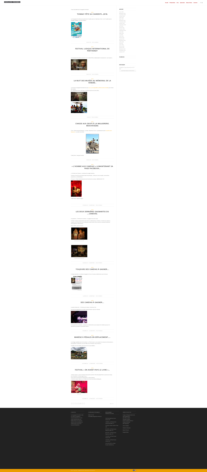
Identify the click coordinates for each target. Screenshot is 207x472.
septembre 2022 (122, 24)
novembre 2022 (122, 22)
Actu (92, 12)
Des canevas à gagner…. (92, 302)
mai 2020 (121, 34)
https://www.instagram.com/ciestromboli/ (127, 70)
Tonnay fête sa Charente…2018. (92, 14)
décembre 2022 (122, 20)
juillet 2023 (121, 17)
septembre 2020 (122, 30)
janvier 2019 (121, 39)
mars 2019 (121, 36)
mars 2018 (121, 44)
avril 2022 (121, 26)
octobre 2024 (122, 16)
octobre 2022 (122, 23)
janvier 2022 (121, 27)
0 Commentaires (92, 205)
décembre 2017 (122, 49)
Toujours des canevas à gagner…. (92, 269)
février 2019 (121, 37)
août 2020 (121, 32)
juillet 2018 (121, 41)
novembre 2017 (122, 50)
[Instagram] (202, 2)
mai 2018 (121, 43)
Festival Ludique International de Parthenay (92, 50)
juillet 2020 (121, 33)
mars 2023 (121, 19)
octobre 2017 (122, 51)
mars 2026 (121, 12)
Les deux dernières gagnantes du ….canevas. (92, 212)
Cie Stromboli (95, 42)
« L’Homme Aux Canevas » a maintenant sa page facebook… (92, 167)
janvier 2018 (121, 47)
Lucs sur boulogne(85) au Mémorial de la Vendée (98, 87)
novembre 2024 (122, 14)
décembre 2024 (122, 13)
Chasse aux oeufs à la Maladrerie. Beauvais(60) (92, 124)
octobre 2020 (122, 29)
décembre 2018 (122, 40)
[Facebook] (200, 2)
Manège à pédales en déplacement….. (92, 337)
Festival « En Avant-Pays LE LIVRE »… (92, 370)
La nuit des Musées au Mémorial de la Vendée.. (92, 82)
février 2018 (121, 46)
